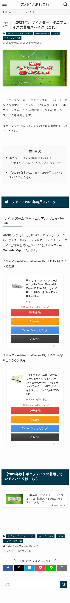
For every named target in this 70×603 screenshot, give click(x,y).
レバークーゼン (42, 33)
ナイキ (55, 33)
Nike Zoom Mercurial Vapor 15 (22, 546)
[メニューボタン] (4, 4)
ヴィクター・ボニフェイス (17, 551)
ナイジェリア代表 (12, 38)
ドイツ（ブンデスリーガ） (19, 33)
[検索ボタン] (65, 4)
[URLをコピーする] (62, 568)
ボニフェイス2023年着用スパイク (30, 158)
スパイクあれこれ (35, 4)
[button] (8, 568)
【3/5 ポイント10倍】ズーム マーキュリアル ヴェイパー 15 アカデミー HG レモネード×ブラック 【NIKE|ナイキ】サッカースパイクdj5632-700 (42, 384)
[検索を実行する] (63, 584)
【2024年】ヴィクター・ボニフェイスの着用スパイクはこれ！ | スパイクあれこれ (45, 499)
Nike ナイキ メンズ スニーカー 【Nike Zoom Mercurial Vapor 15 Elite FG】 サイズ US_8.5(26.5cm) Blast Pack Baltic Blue (42, 288)
